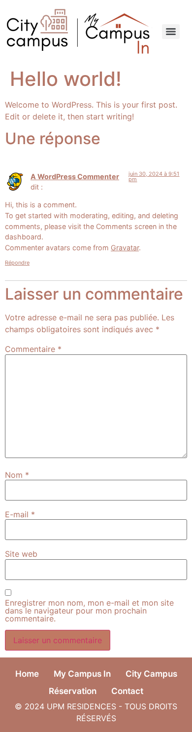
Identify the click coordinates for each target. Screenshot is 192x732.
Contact (127, 691)
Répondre (17, 262)
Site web (21, 554)
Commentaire (33, 349)
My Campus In (82, 674)
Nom (17, 475)
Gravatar (125, 247)
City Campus (151, 674)
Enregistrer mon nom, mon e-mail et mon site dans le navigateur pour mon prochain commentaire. (89, 610)
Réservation (72, 691)
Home (27, 674)
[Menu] (171, 31)
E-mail (20, 514)
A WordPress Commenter (75, 176)
